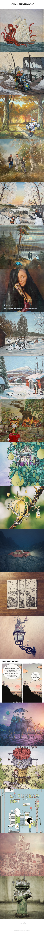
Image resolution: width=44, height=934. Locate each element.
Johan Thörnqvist (22, 4)
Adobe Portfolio (25, 930)
